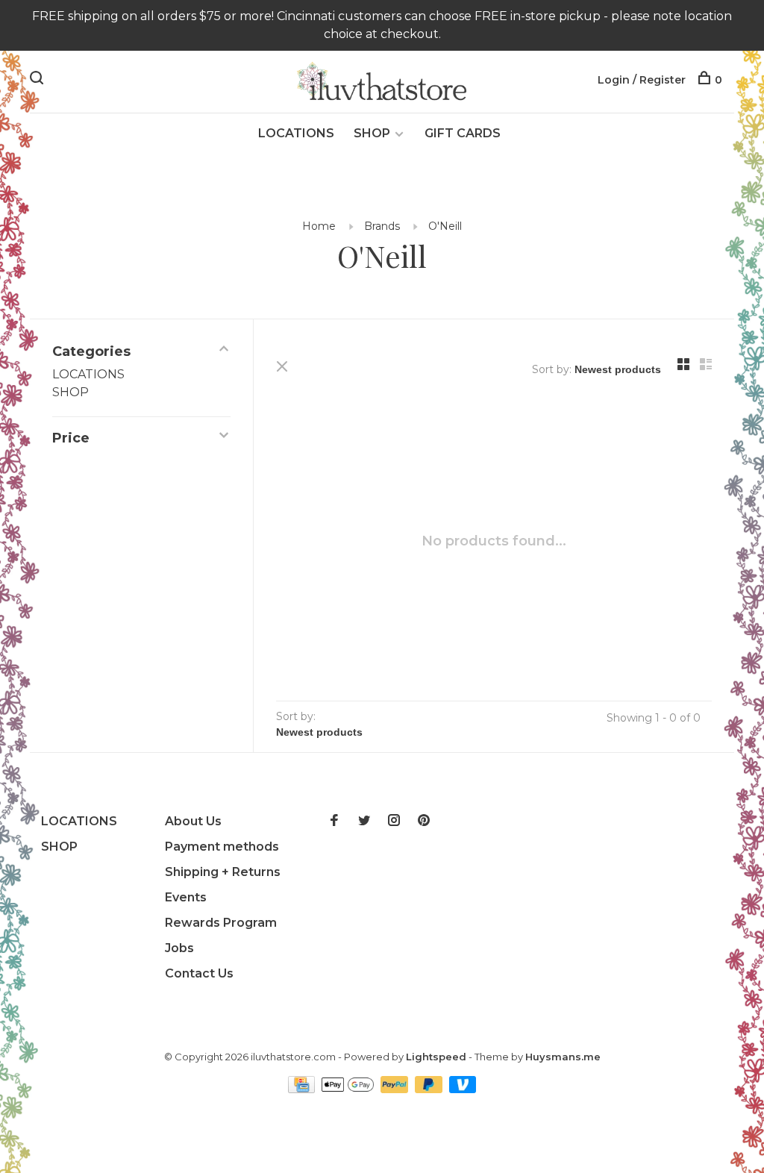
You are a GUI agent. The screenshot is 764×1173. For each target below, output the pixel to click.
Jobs (179, 948)
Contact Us (199, 973)
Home (319, 226)
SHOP (372, 133)
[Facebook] (334, 821)
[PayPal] (396, 1089)
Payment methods (222, 846)
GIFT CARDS (463, 133)
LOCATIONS (296, 133)
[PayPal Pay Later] (430, 1089)
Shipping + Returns (223, 872)
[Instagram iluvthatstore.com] (394, 821)
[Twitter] (364, 821)
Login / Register (642, 80)
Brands (382, 226)
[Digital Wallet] (349, 1089)
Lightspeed (436, 1057)
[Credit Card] (303, 1089)
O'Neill (445, 226)
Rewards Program (221, 923)
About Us (193, 821)
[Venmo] (463, 1089)
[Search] (38, 80)
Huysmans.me (563, 1057)
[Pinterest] (424, 821)
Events (186, 897)
